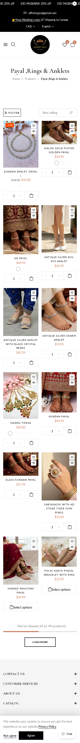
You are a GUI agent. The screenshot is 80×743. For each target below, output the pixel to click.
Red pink (31, 433)
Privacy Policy (47, 726)
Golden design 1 (56, 162)
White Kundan (20, 186)
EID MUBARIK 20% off (36, 3)
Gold (15, 433)
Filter (14, 112)
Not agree (9, 735)
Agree (31, 735)
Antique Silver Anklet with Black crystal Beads (21, 344)
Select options (22, 607)
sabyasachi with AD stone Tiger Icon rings (59, 508)
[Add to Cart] (31, 195)
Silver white (23, 269)
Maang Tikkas (20, 422)
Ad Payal (20, 258)
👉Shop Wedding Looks (26, 19)
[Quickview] (33, 131)
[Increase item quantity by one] (20, 196)
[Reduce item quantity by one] (7, 196)
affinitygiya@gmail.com (43, 13)
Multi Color (20, 433)
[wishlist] (65, 45)
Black (10, 433)
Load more (40, 642)
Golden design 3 (62, 162)
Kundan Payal (59, 416)
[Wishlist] (33, 125)
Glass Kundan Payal (21, 479)
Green (26, 433)
